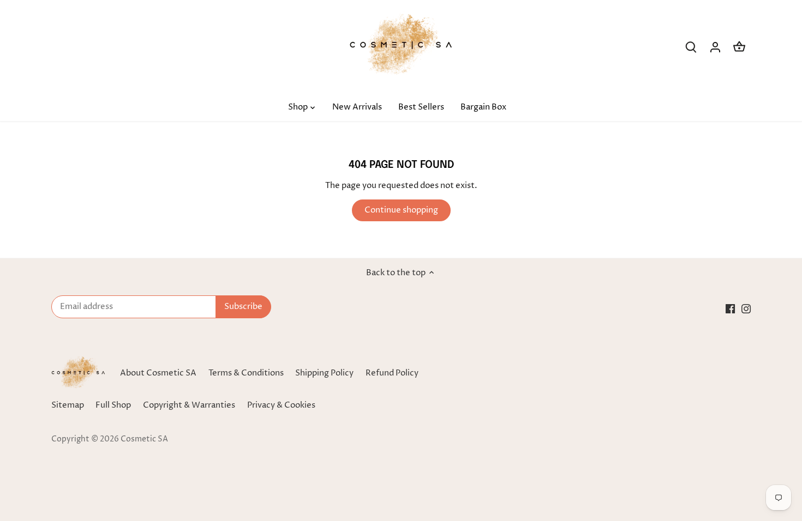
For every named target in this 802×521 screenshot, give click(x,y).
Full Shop (113, 405)
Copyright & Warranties (189, 405)
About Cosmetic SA (158, 373)
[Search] (691, 47)
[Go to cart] (739, 47)
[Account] (715, 47)
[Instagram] (746, 308)
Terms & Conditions (246, 373)
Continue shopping (401, 210)
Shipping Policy (324, 373)
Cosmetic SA (144, 439)
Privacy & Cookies (281, 405)
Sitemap (67, 405)
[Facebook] (730, 308)
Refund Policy (392, 373)
